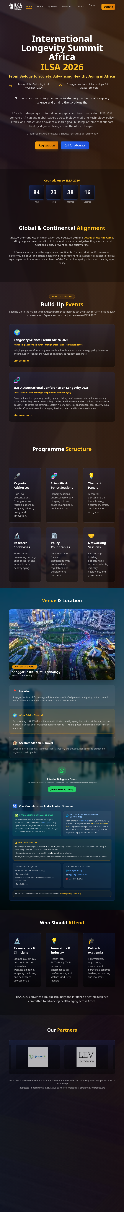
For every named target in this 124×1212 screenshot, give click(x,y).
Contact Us (93, 7)
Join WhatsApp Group (62, 790)
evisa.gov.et (47, 823)
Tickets (80, 6)
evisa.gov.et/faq (75, 871)
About (40, 6)
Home (29, 6)
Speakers (52, 6)
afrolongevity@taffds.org (70, 894)
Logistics (67, 6)
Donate (108, 6)
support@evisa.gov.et (77, 875)
